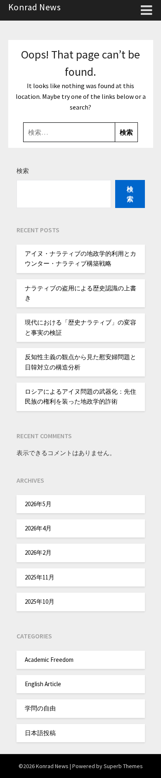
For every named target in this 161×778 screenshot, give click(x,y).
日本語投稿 (40, 733)
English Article (43, 684)
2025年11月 (39, 577)
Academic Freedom (49, 660)
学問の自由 (40, 708)
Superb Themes (123, 766)
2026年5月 (38, 504)
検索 (23, 171)
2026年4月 (38, 528)
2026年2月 (38, 552)
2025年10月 (39, 601)
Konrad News (34, 7)
